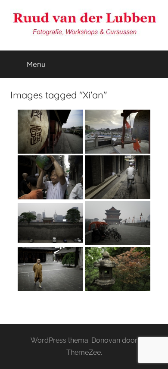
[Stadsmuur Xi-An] (50, 223)
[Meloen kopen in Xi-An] (50, 177)
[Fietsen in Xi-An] (117, 177)
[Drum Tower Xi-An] (50, 132)
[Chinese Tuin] (117, 269)
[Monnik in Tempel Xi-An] (50, 269)
